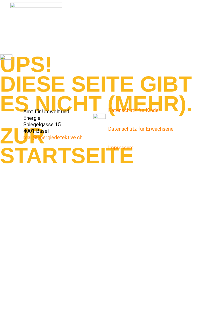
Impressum (121, 147)
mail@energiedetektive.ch (52, 137)
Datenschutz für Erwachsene (141, 129)
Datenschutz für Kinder (134, 110)
